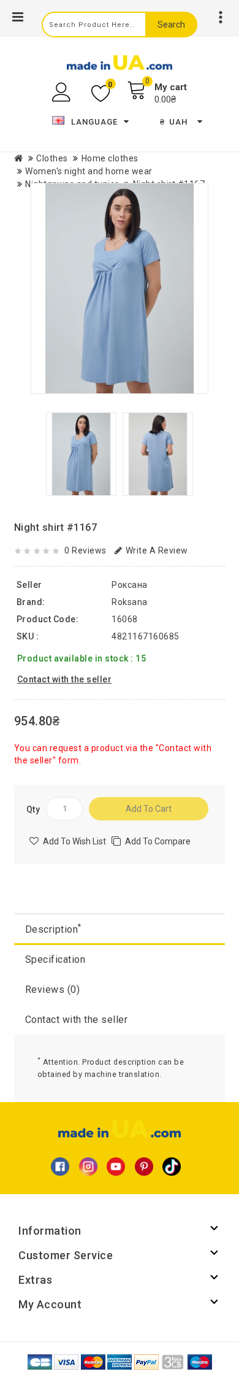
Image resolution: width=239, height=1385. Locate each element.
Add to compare (158, 841)
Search (171, 24)
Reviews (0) (52, 989)
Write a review (157, 550)
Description (53, 928)
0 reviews (85, 550)
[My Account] (63, 92)
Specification (55, 959)
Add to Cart (149, 809)
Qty (33, 809)
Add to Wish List (74, 841)
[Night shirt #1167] (119, 288)
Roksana (130, 602)
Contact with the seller (76, 1019)
